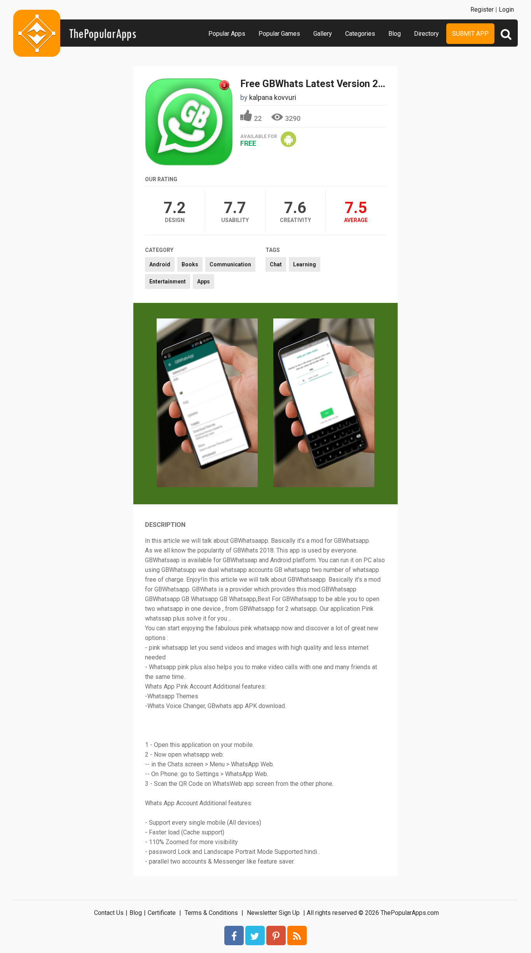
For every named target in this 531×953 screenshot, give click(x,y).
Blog (394, 33)
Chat (276, 264)
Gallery (322, 33)
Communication (230, 264)
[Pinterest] (276, 935)
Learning (304, 264)
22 (258, 118)
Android (159, 264)
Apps (203, 281)
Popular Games (279, 33)
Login (506, 9)
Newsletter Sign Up (273, 912)
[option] (207, 403)
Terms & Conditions (211, 912)
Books (190, 264)
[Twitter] (255, 935)
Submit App (470, 33)
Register (482, 9)
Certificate (162, 912)
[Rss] (297, 935)
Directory (426, 33)
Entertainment (167, 281)
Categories (360, 33)
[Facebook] (234, 935)
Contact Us (109, 912)
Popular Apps (226, 33)
